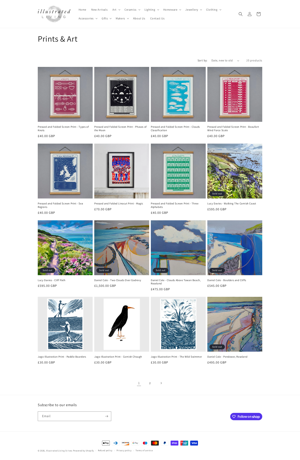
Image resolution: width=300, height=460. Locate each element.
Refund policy (105, 450)
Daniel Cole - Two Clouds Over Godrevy (117, 280)
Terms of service (144, 450)
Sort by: (202, 60)
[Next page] (161, 383)
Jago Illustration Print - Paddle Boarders (62, 356)
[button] (116, 9)
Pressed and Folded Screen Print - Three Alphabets (174, 205)
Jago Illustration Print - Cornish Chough (118, 356)
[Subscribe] (106, 416)
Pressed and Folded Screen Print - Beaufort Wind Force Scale (233, 128)
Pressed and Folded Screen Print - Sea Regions (60, 205)
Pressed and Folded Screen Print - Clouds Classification (175, 128)
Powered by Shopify (83, 450)
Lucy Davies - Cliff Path (51, 280)
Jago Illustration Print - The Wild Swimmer (176, 356)
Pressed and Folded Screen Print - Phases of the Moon (120, 128)
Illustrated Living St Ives (59, 450)
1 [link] (139, 383)
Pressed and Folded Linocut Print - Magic (118, 203)
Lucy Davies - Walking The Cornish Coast (231, 203)
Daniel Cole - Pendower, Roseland (227, 356)
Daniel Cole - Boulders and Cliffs (226, 280)
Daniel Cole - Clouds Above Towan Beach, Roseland (176, 282)
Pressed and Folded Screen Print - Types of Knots (63, 128)
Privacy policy (124, 450)
